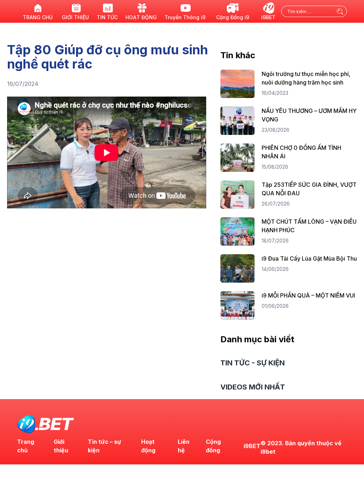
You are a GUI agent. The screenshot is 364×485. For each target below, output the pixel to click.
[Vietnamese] (353, 15)
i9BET (252, 445)
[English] (353, 7)
